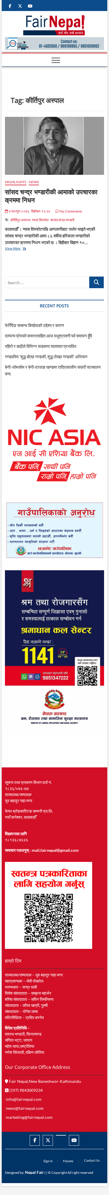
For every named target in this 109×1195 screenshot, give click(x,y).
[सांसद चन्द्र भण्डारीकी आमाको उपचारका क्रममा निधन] (54, 146)
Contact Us (92, 1160)
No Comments (70, 211)
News (34, 182)
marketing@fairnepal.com (29, 1117)
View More (18, 249)
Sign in (48, 1161)
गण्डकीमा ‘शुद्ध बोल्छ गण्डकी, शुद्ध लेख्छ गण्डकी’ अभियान (46, 356)
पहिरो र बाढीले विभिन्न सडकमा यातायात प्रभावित (40, 346)
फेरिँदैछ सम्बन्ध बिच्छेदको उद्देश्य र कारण (34, 325)
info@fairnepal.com (24, 1099)
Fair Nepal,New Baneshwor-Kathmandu (44, 1081)
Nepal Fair (34, 1172)
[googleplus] (61, 1135)
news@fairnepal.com (25, 1108)
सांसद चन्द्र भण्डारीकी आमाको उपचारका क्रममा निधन (51, 195)
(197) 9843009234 (25, 1090)
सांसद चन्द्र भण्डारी (62, 220)
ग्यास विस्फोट (40, 220)
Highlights (15, 182)
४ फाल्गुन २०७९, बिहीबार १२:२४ (29, 211)
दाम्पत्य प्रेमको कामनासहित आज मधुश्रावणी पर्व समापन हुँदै (48, 335)
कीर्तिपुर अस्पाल (20, 220)
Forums (68, 1161)
